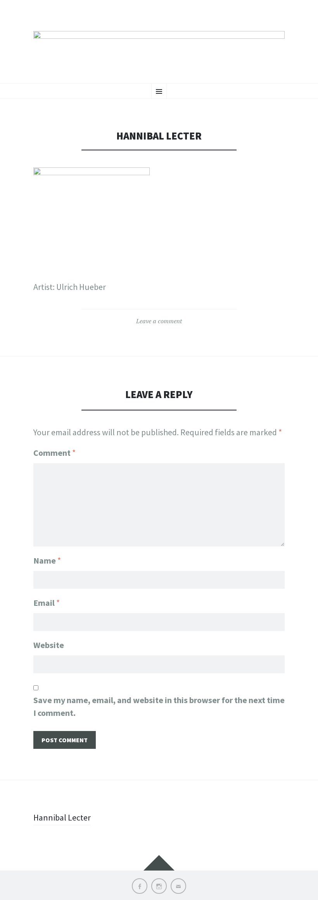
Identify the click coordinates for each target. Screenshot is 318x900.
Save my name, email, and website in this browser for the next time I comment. (159, 706)
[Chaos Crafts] (159, 49)
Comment (54, 452)
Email (46, 602)
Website (48, 645)
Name (47, 560)
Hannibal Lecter (62, 817)
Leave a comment (159, 321)
